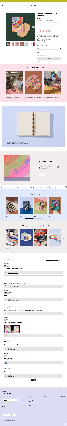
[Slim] (41, 31)
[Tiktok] (5, 406)
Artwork (29, 397)
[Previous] (4, 127)
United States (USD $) (6, 415)
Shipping (38, 48)
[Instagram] (4, 406)
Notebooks (5, 11)
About (44, 393)
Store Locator (46, 400)
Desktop (29, 396)
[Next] (33, 27)
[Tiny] (38, 31)
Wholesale (45, 396)
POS (7, 420)
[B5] (50, 31)
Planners (29, 402)
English (13, 415)
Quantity (38, 52)
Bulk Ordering (30, 400)
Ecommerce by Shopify (12, 420)
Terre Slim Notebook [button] (11, 349)
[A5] (47, 31)
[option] (20, 27)
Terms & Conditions (62, 396)
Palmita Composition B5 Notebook (11, 11)
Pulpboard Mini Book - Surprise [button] (13, 300)
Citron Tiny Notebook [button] (11, 313)
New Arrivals (30, 393)
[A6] (44, 31)
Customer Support (61, 393)
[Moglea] (33, 5)
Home (2, 11)
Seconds (29, 405)
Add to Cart (49, 58)
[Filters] (60, 260)
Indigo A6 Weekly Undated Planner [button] (14, 286)
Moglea (6, 420)
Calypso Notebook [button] (11, 376)
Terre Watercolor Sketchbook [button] (13, 273)
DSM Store (45, 397)
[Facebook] (2, 406)
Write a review (52, 260)
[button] (39, 61)
